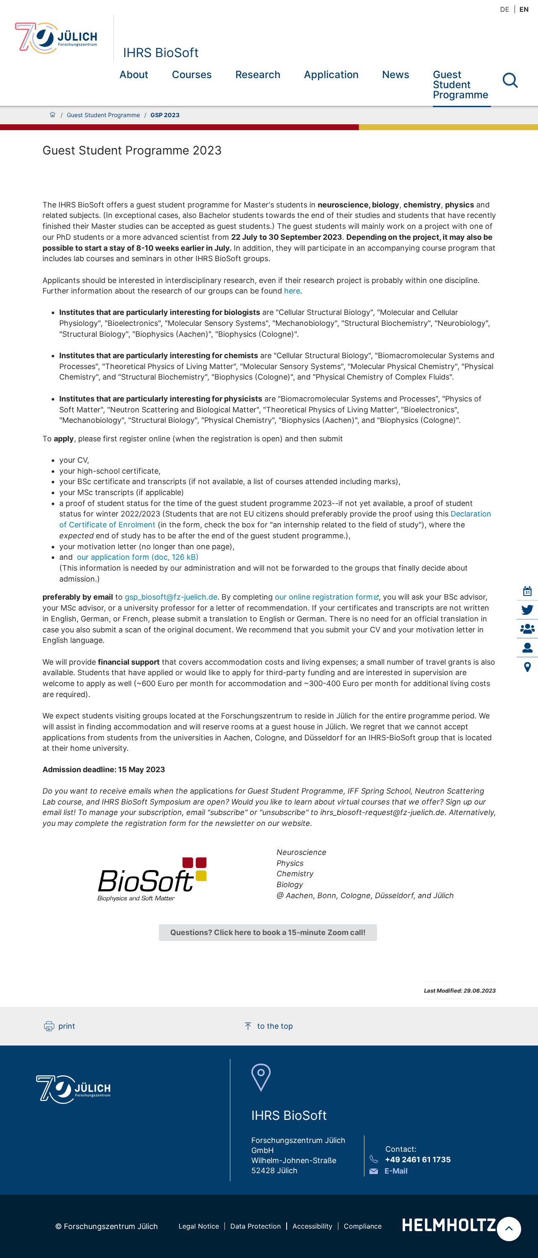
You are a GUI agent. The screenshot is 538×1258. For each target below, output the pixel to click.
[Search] (510, 80)
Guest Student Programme (460, 84)
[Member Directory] (527, 629)
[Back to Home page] (61, 38)
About (133, 74)
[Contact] (527, 648)
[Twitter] (527, 610)
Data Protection (255, 1226)
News (395, 74)
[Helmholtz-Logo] (449, 1228)
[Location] (527, 667)
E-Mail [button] (396, 1170)
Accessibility (312, 1226)
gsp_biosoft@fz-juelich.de (171, 596)
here (292, 290)
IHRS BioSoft (161, 52)
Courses (192, 74)
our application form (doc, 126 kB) (138, 557)
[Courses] (527, 591)
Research (257, 74)
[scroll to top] (509, 1229)
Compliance (363, 1226)
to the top (275, 1026)
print (66, 1026)
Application (331, 74)
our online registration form (324, 596)
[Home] (52, 115)
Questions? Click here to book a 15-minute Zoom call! (268, 932)
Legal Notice (199, 1226)
